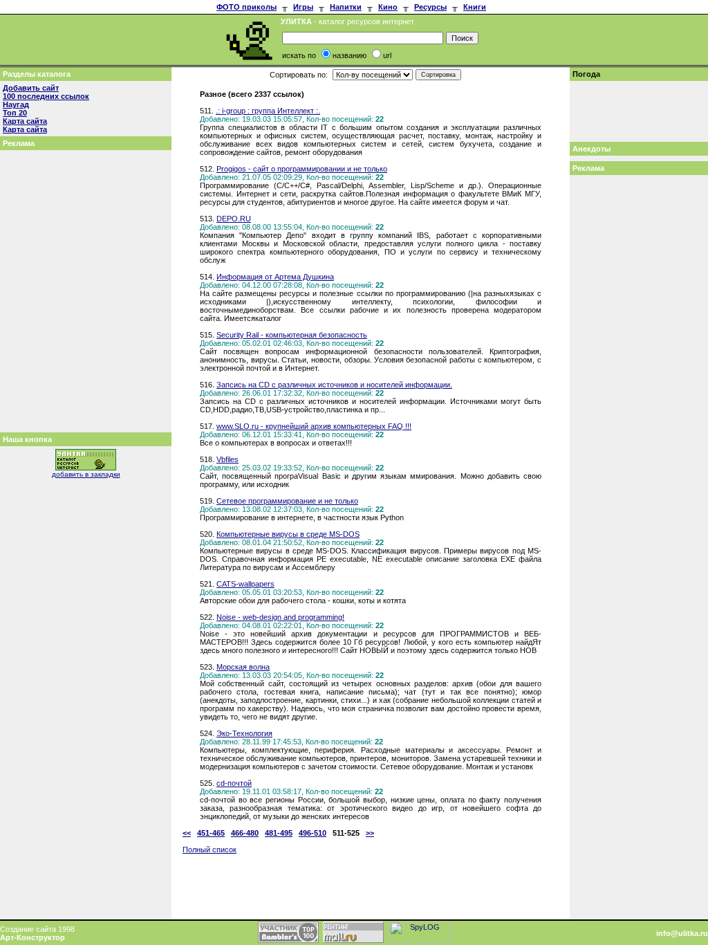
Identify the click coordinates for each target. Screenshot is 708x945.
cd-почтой (234, 783)
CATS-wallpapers (245, 584)
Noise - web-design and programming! (280, 617)
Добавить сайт (31, 88)
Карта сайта (25, 121)
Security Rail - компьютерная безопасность (291, 335)
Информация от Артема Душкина (275, 277)
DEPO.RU (233, 218)
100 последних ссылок (46, 96)
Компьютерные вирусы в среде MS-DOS (288, 534)
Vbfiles (227, 459)
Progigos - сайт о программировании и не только (301, 169)
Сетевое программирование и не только (287, 501)
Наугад (16, 104)
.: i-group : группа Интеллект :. (268, 111)
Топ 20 (15, 113)
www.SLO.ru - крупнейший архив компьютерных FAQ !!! (313, 426)
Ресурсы (430, 7)
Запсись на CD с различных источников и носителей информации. (334, 384)
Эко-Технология (244, 733)
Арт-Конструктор (32, 937)
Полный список (209, 849)
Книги (474, 7)
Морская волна (243, 667)
